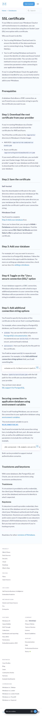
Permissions (6, 640)
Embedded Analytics (8, 594)
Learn (4, 669)
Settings (31, 711)
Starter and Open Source (10, 603)
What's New (6, 568)
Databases (13, 10)
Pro (3, 606)
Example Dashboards (8, 679)
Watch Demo (6, 552)
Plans (4, 576)
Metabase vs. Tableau (9, 687)
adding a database (21, 265)
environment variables (11, 417)
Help (26, 645)
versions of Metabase (26, 535)
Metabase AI (6, 621)
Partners (5, 676)
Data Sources (6, 555)
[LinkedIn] (38, 712)
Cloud (4, 562)
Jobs (30, 621)
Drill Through (6, 627)
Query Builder (6, 624)
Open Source (6, 579)
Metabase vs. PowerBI (9, 697)
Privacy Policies (29, 624)
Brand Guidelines (30, 633)
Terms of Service (30, 627)
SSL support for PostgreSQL (13, 388)
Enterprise (5, 609)
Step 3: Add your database (12, 220)
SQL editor (5, 636)
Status (27, 651)
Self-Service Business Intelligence (12, 591)
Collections (5, 630)
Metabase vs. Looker (8, 690)
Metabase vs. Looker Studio (10, 694)
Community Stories (8, 672)
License (27, 630)
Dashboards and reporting (10, 633)
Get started (29, 4)
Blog (3, 666)
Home (4, 10)
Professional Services (31, 648)
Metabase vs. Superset (9, 700)
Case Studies (6, 663)
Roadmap (5, 565)
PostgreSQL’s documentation (15, 336)
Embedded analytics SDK (10, 643)
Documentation (30, 642)
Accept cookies (35, 711)
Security (4, 558)
